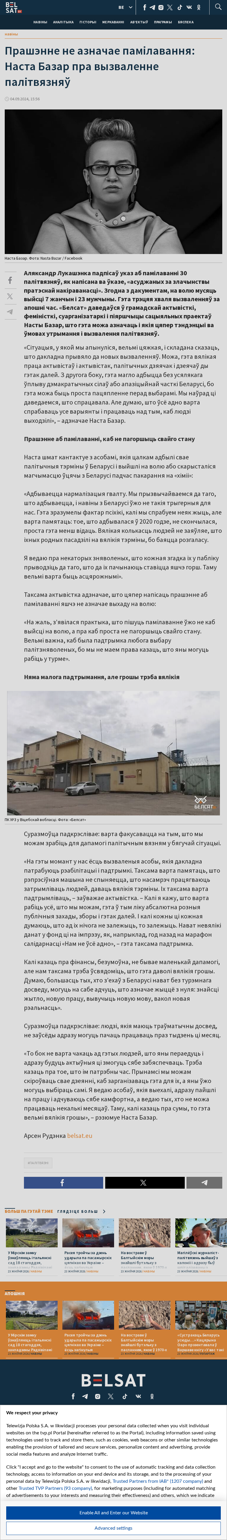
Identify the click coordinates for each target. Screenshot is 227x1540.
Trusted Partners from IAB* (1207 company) (158, 1481)
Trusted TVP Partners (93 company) (55, 1488)
